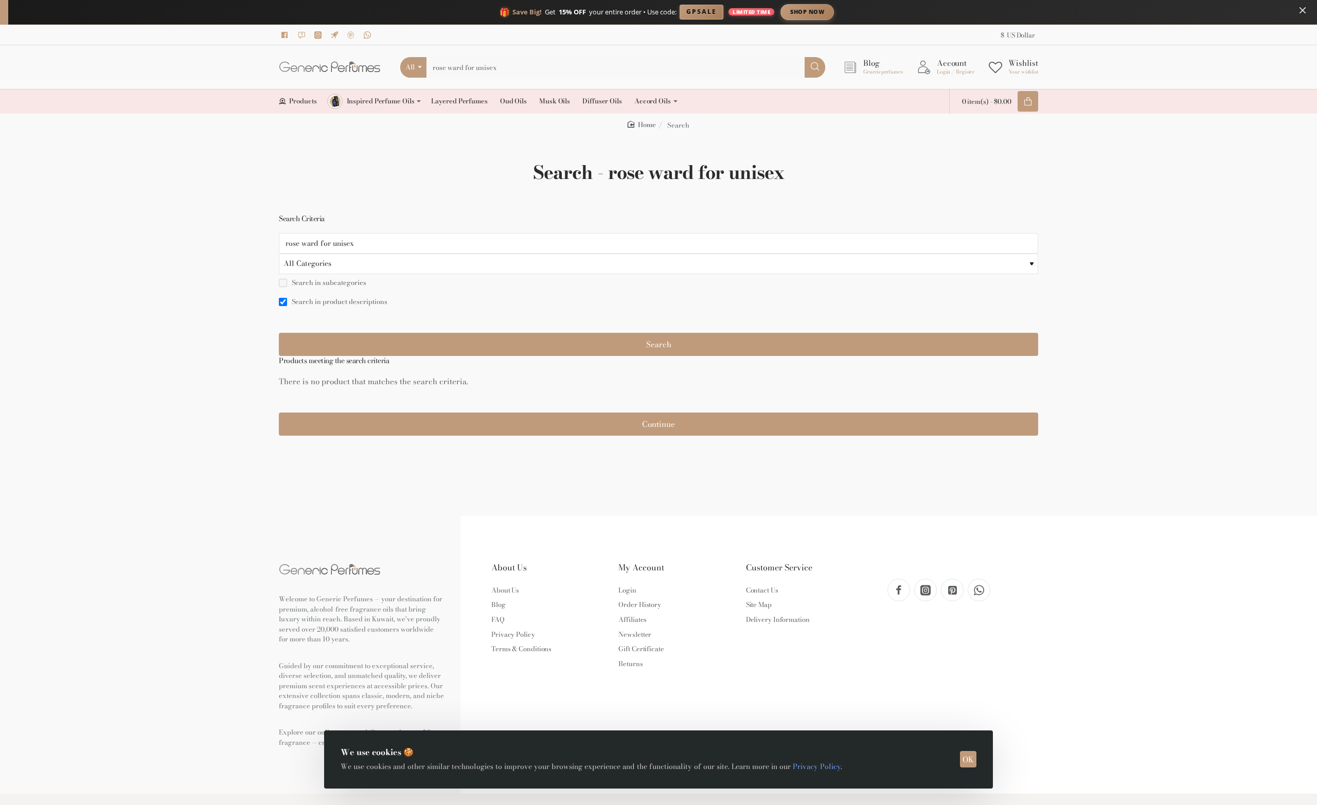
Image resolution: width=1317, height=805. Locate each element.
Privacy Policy (817, 766)
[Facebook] (286, 35)
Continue (658, 424)
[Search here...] (815, 67)
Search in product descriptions (338, 302)
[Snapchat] (303, 35)
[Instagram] (319, 35)
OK (968, 759)
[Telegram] (336, 35)
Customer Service (779, 567)
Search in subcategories (328, 283)
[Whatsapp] (369, 35)
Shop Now (807, 11)
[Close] (1302, 10)
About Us (509, 567)
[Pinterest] (352, 35)
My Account (641, 567)
